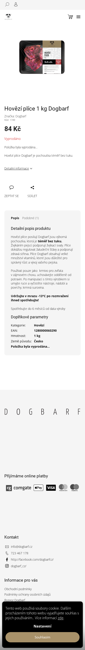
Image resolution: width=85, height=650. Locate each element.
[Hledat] (8, 4)
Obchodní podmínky (18, 589)
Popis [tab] (15, 218)
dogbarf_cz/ (18, 566)
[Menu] (78, 16)
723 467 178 (19, 553)
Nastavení (42, 626)
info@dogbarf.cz (21, 546)
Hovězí (39, 325)
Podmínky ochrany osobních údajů (27, 594)
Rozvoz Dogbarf (14, 600)
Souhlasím (42, 637)
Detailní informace (16, 168)
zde (60, 617)
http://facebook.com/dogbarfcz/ (32, 559)
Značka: (15, 116)
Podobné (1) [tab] (30, 218)
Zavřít (30, 183)
